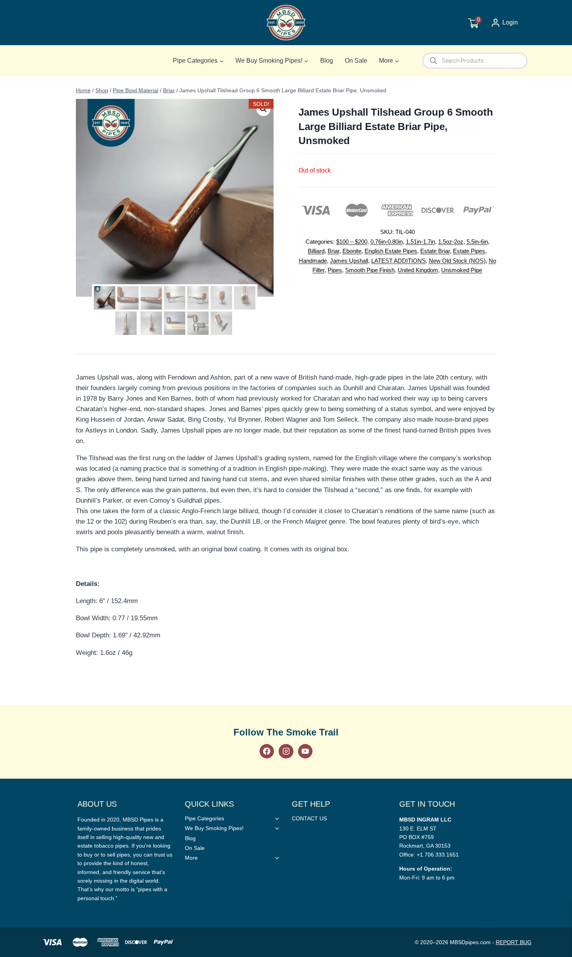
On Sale (356, 60)
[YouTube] (305, 751)
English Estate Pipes (391, 251)
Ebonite (351, 251)
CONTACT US (309, 818)
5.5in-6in (477, 241)
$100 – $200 (351, 241)
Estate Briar (435, 251)
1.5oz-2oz (450, 241)
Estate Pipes (469, 251)
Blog (326, 60)
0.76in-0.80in (386, 241)
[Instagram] (286, 751)
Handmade (313, 260)
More (191, 858)
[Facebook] (267, 751)
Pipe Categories (204, 818)
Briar (333, 251)
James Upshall (349, 260)
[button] (263, 109)
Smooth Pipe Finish (370, 270)
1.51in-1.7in (420, 241)
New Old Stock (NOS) (457, 260)
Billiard (316, 251)
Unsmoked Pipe (461, 270)
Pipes (335, 270)
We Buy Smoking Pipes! (214, 828)
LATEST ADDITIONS (398, 260)
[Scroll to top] (553, 675)
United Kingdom (418, 270)
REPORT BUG (514, 942)
